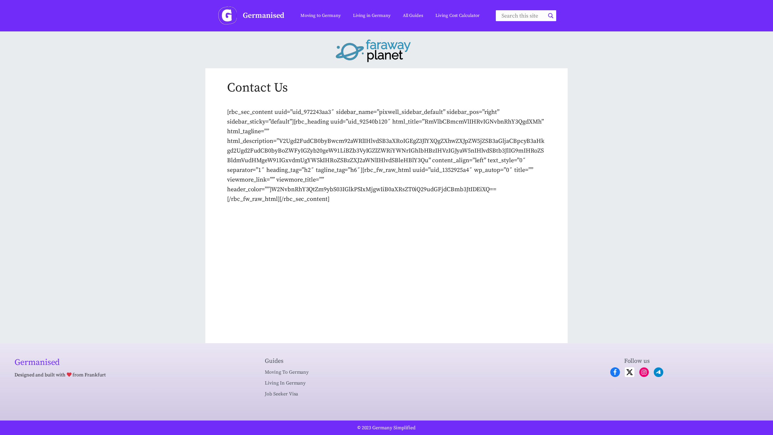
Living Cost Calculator (457, 15)
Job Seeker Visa (281, 394)
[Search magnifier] (551, 15)
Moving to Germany (320, 15)
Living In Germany (285, 383)
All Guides (413, 15)
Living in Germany (372, 15)
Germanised (263, 15)
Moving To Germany (287, 372)
